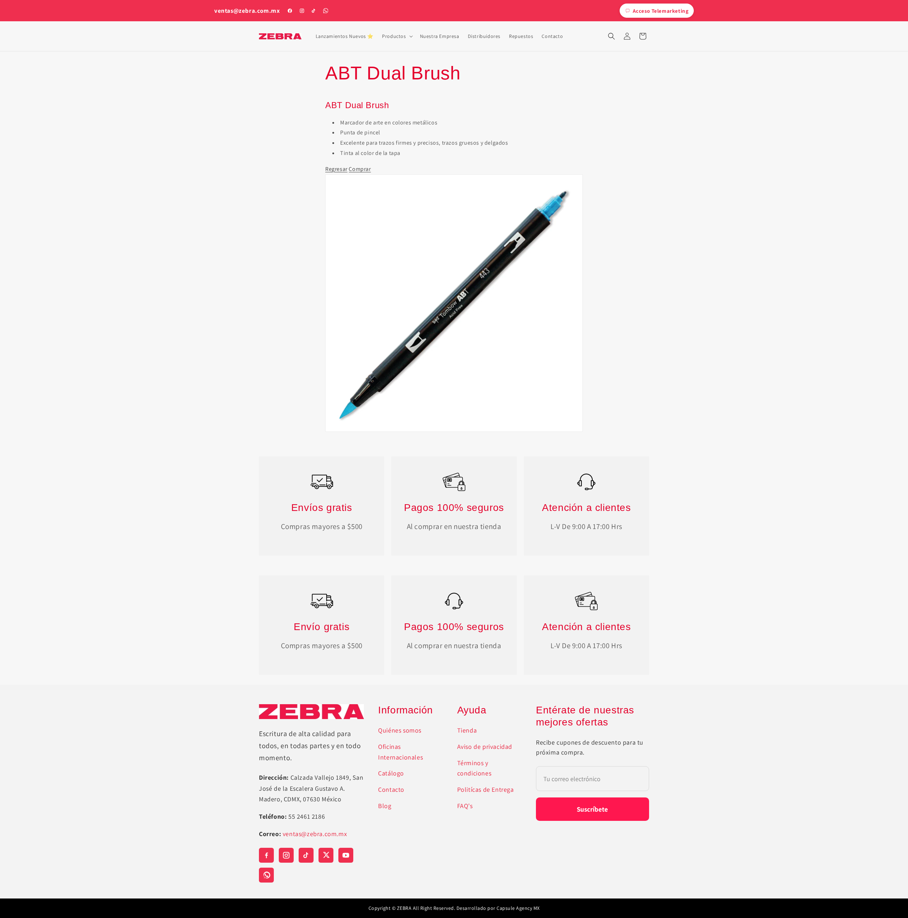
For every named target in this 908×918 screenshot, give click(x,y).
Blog (384, 806)
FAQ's (465, 806)
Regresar (336, 169)
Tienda (467, 730)
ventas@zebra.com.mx (247, 10)
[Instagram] (302, 11)
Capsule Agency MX (518, 908)
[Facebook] (290, 11)
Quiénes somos (399, 730)
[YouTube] (345, 855)
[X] (326, 855)
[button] (396, 36)
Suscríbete (592, 809)
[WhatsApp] (326, 11)
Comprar (360, 169)
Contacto (391, 789)
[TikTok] (314, 11)
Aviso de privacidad (484, 746)
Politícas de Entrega (485, 789)
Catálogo (391, 773)
